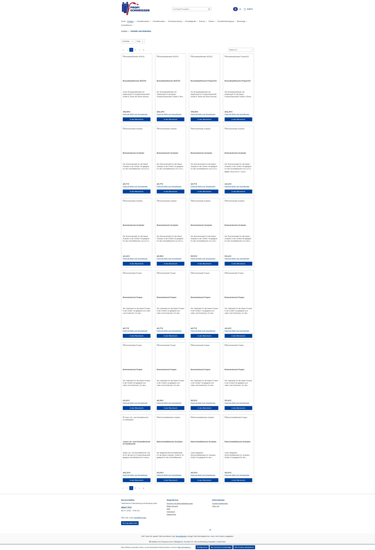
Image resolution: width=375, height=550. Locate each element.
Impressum (171, 512)
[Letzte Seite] (144, 50)
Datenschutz (171, 514)
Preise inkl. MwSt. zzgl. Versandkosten (135, 114)
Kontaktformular (140, 518)
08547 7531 (126, 507)
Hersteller (126, 41)
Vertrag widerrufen (129, 523)
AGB (168, 509)
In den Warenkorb (136, 119)
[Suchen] (209, 9)
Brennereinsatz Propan (132, 297)
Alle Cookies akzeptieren (244, 547)
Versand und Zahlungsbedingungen (180, 503)
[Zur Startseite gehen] (135, 8)
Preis (139, 41)
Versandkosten (181, 536)
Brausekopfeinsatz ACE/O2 (134, 81)
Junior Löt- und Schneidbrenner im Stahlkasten (136, 443)
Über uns (215, 506)
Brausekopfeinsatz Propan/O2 (204, 81)
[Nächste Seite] (139, 50)
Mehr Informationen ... (184, 547)
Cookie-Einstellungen (220, 503)
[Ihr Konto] (240, 9)
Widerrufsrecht (172, 506)
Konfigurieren (202, 547)
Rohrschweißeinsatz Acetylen (170, 442)
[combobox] (189, 9)
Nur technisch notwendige (221, 547)
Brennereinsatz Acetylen (133, 153)
